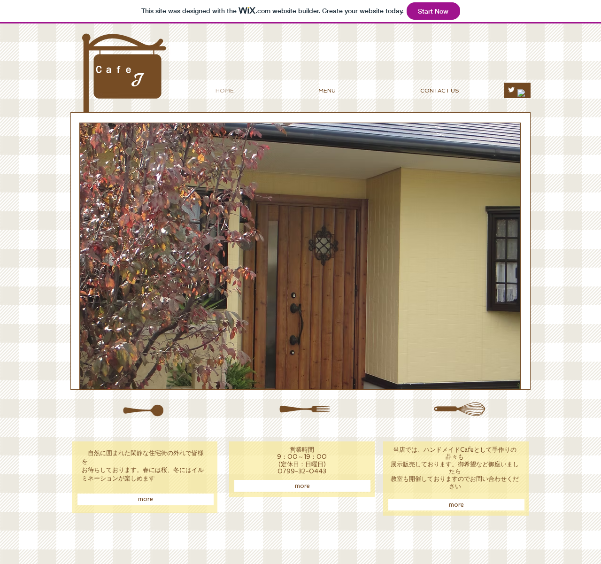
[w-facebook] (521, 93)
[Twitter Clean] (511, 89)
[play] (500, 381)
